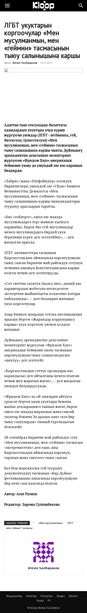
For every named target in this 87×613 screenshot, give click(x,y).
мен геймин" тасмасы (19, 528)
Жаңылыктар (14, 596)
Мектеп (73, 596)
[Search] (81, 5)
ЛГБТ (70, 522)
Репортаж (47, 596)
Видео (61, 596)
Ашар (40, 600)
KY (49, 600)
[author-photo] (43, 562)
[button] (7, 5)
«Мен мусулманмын (50, 522)
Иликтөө (31, 596)
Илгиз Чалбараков (25, 62)
